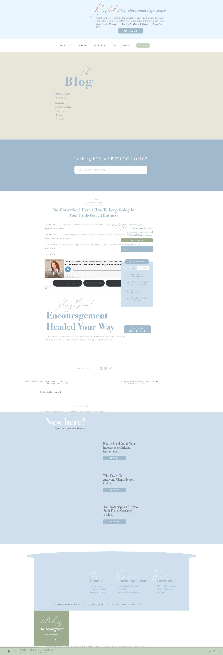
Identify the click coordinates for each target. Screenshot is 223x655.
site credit (142, 605)
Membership (96, 586)
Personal (59, 119)
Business (60, 115)
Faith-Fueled (61, 98)
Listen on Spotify (94, 283)
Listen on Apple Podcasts (67, 283)
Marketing (60, 111)
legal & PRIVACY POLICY (107, 605)
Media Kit (161, 592)
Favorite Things (97, 592)
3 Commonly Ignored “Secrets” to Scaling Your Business (140, 382)
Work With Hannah (166, 586)
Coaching (60, 102)
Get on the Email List (128, 592)
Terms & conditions (128, 605)
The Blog (123, 589)
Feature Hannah (165, 589)
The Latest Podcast (128, 586)
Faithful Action (63, 106)
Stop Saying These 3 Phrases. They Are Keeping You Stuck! (46, 382)
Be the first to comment (50, 392)
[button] (9, 651)
